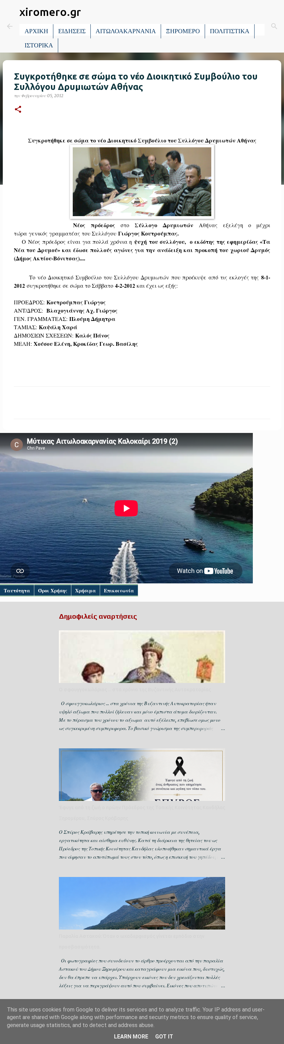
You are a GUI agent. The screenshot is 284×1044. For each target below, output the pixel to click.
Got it (164, 1036)
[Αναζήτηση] (274, 26)
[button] (18, 109)
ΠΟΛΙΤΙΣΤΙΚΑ (229, 31)
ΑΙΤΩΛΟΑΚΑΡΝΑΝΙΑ (126, 31)
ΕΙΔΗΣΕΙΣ (72, 31)
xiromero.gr (50, 12)
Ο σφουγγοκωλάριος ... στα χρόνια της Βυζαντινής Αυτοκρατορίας (135, 689)
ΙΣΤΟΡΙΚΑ (39, 45)
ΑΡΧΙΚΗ (36, 31)
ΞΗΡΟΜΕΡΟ (183, 31)
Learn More (131, 1036)
